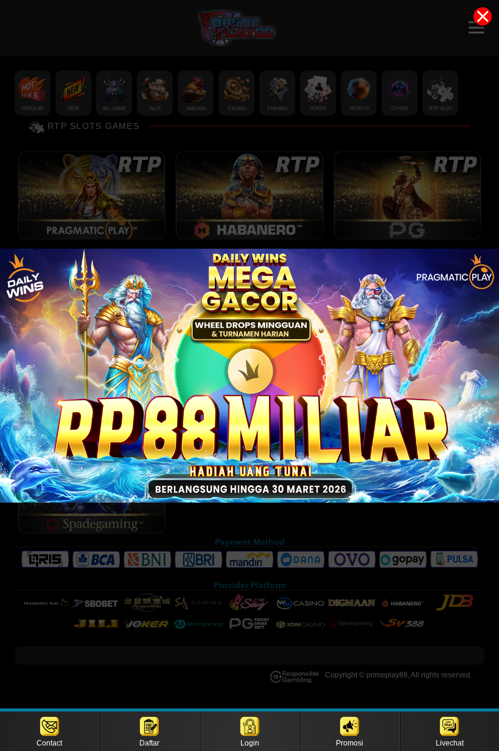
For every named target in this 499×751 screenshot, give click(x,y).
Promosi (349, 743)
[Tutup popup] (482, 16)
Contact (49, 743)
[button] (249, 375)
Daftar (149, 743)
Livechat (450, 743)
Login (249, 743)
